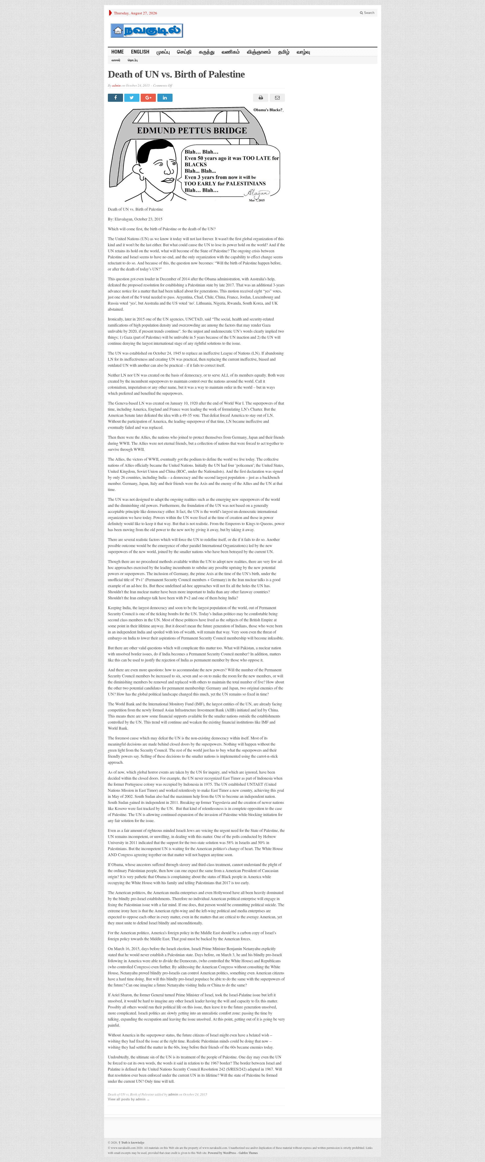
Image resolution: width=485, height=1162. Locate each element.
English (140, 52)
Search (368, 13)
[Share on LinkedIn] (165, 98)
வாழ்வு (303, 52)
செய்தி (184, 52)
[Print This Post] (260, 98)
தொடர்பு (133, 60)
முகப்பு (163, 52)
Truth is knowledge (131, 1142)
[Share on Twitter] (132, 98)
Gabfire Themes (248, 1153)
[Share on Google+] (149, 98)
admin (116, 85)
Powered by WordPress (222, 1153)
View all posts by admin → (129, 1099)
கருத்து (206, 52)
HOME (117, 52)
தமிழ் (283, 52)
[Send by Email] (276, 98)
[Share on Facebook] (116, 98)
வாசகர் (116, 60)
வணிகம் (231, 52)
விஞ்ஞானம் (259, 52)
